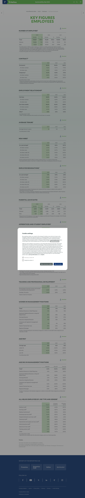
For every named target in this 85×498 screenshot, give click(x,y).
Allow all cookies (58, 264)
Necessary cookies (28, 257)
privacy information (54, 241)
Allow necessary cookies (46, 264)
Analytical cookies (28, 260)
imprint (42, 254)
